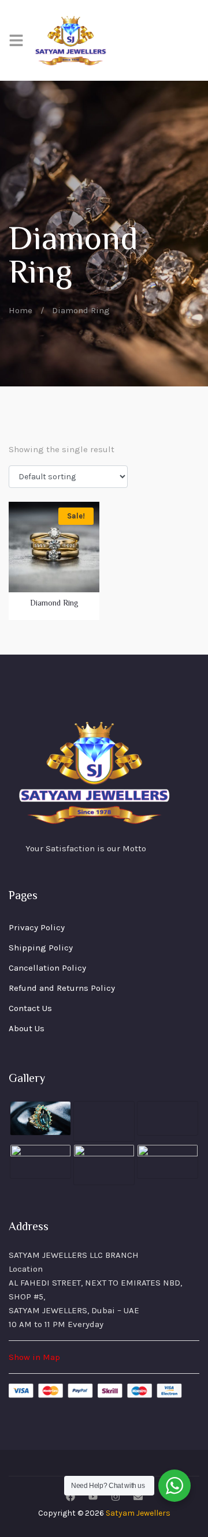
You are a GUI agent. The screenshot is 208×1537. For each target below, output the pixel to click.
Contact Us (30, 1008)
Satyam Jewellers (138, 1513)
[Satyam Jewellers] (71, 40)
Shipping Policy (41, 947)
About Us (26, 1028)
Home (20, 310)
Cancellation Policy (47, 968)
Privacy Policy (37, 927)
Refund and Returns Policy (62, 988)
